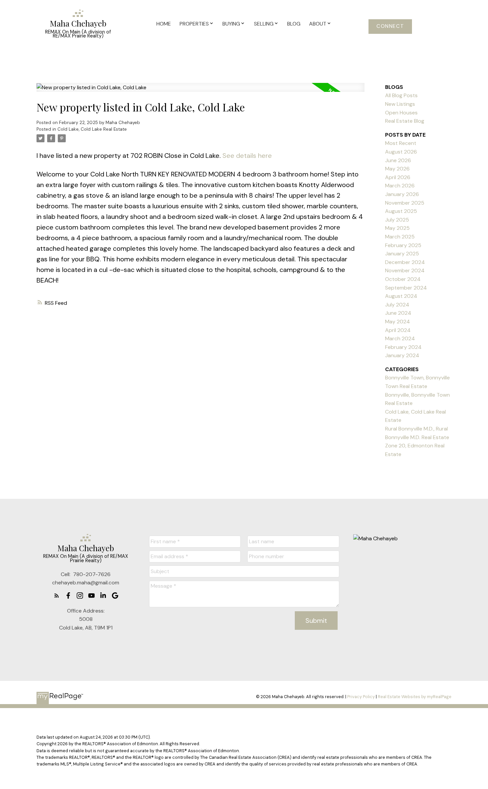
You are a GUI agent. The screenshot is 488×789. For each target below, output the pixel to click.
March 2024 (400, 338)
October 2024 (403, 279)
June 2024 (398, 312)
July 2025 (397, 219)
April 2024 (398, 330)
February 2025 (403, 245)
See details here (247, 155)
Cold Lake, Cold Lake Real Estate (92, 129)
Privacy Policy (361, 696)
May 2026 (397, 168)
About (317, 23)
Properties (194, 23)
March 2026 (400, 185)
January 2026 (402, 194)
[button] (390, 26)
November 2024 (405, 270)
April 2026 (397, 177)
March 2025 (400, 236)
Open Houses (401, 112)
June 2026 (398, 160)
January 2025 (402, 253)
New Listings (400, 103)
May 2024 (397, 321)
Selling (264, 23)
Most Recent (400, 143)
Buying (231, 23)
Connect (390, 26)
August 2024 (401, 296)
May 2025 (397, 228)
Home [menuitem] (163, 23)
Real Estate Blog (404, 120)
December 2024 (405, 262)
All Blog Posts (401, 95)
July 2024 (397, 304)
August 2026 (401, 151)
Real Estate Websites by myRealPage (414, 696)
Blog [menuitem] (293, 23)
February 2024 (403, 347)
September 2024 (406, 287)
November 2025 (404, 202)
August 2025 (401, 211)
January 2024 (402, 355)
